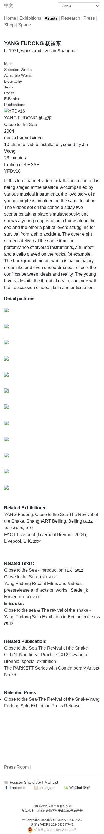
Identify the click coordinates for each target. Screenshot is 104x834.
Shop (9, 25)
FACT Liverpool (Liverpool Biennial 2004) (45, 534)
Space (24, 25)
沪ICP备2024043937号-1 (56, 824)
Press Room (16, 767)
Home (10, 18)
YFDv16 (12, 171)
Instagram (46, 788)
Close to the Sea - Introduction (34, 570)
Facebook (17, 788)
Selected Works (18, 69)
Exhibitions (30, 18)
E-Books (11, 99)
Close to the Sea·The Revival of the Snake (46, 648)
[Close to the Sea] (14, 110)
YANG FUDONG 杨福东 (28, 117)
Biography (13, 81)
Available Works (18, 75)
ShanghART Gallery (52, 819)
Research (70, 18)
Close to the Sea (20, 124)
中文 (8, 5)
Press (89, 18)
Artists (51, 18)
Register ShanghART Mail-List (34, 782)
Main (8, 63)
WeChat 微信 (79, 788)
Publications (14, 104)
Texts (8, 87)
